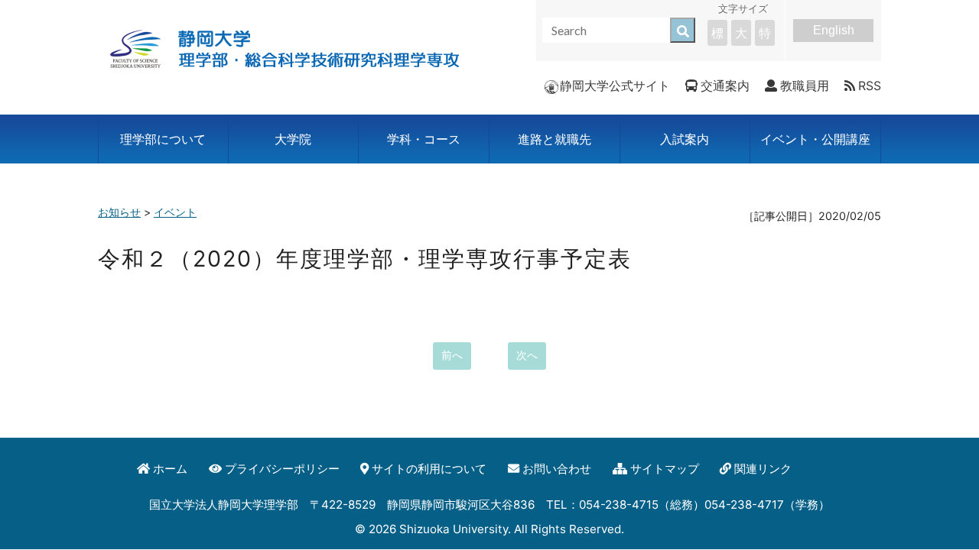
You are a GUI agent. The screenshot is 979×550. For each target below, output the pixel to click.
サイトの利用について (429, 468)
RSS (869, 85)
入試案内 (684, 139)
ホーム (170, 468)
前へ (452, 354)
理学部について (163, 139)
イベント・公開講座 (815, 139)
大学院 (293, 139)
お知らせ (119, 211)
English (833, 30)
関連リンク (763, 468)
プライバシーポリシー (282, 468)
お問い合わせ (556, 468)
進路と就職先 (554, 139)
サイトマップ (664, 468)
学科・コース (423, 139)
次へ (527, 354)
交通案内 (725, 85)
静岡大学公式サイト (615, 85)
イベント (175, 211)
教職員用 (804, 85)
